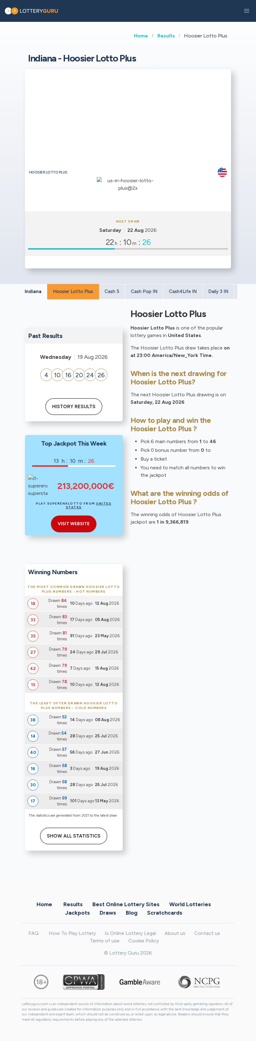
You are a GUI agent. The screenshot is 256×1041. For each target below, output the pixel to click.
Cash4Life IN (183, 291)
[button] (246, 11)
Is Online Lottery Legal (130, 933)
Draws (108, 912)
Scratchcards (164, 912)
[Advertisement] (128, 120)
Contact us (207, 933)
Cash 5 (112, 291)
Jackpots (77, 912)
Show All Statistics (74, 836)
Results (166, 36)
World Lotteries (190, 904)
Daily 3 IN (218, 291)
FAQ (33, 933)
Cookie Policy (143, 941)
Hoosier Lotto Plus (73, 291)
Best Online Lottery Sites (126, 904)
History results (74, 406)
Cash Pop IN (144, 291)
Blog (131, 912)
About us (175, 933)
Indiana (33, 291)
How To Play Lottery (72, 933)
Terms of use (105, 941)
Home (141, 36)
